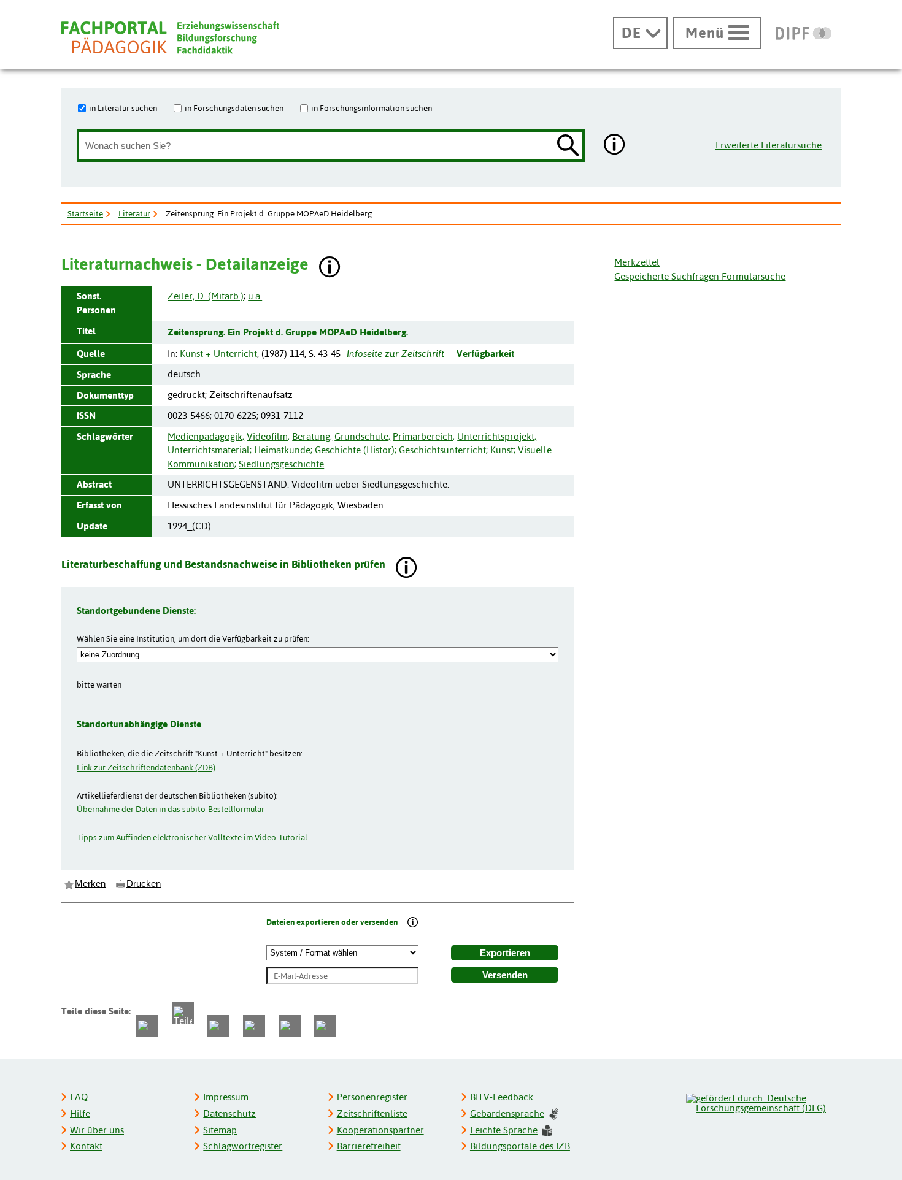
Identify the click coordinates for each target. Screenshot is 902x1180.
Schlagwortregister (242, 1146)
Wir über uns (97, 1130)
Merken (90, 884)
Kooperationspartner (380, 1130)
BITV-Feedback (501, 1097)
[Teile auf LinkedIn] (254, 1026)
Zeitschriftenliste (372, 1113)
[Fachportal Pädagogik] (170, 37)
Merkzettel (637, 262)
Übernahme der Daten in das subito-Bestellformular (170, 809)
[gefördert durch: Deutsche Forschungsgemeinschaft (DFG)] (763, 1101)
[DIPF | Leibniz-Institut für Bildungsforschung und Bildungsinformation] (803, 33)
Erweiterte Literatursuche (768, 145)
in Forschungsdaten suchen (234, 108)
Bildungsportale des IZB (520, 1146)
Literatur (134, 213)
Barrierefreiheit (369, 1146)
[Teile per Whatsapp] (218, 1026)
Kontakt (86, 1146)
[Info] (413, 923)
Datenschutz (229, 1113)
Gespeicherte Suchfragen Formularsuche (699, 276)
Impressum (226, 1097)
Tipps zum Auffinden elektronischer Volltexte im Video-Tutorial (192, 837)
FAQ (79, 1097)
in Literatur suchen (123, 108)
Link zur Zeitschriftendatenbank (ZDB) (146, 767)
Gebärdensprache (507, 1113)
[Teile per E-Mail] (290, 1026)
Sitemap (220, 1130)
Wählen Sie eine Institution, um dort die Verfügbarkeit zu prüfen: (193, 638)
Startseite (85, 213)
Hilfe (80, 1113)
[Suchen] (568, 146)
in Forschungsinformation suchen (371, 108)
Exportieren (505, 953)
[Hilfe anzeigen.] (615, 145)
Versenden (505, 975)
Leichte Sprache (504, 1130)
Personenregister (372, 1097)
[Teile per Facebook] (147, 1026)
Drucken (143, 884)
